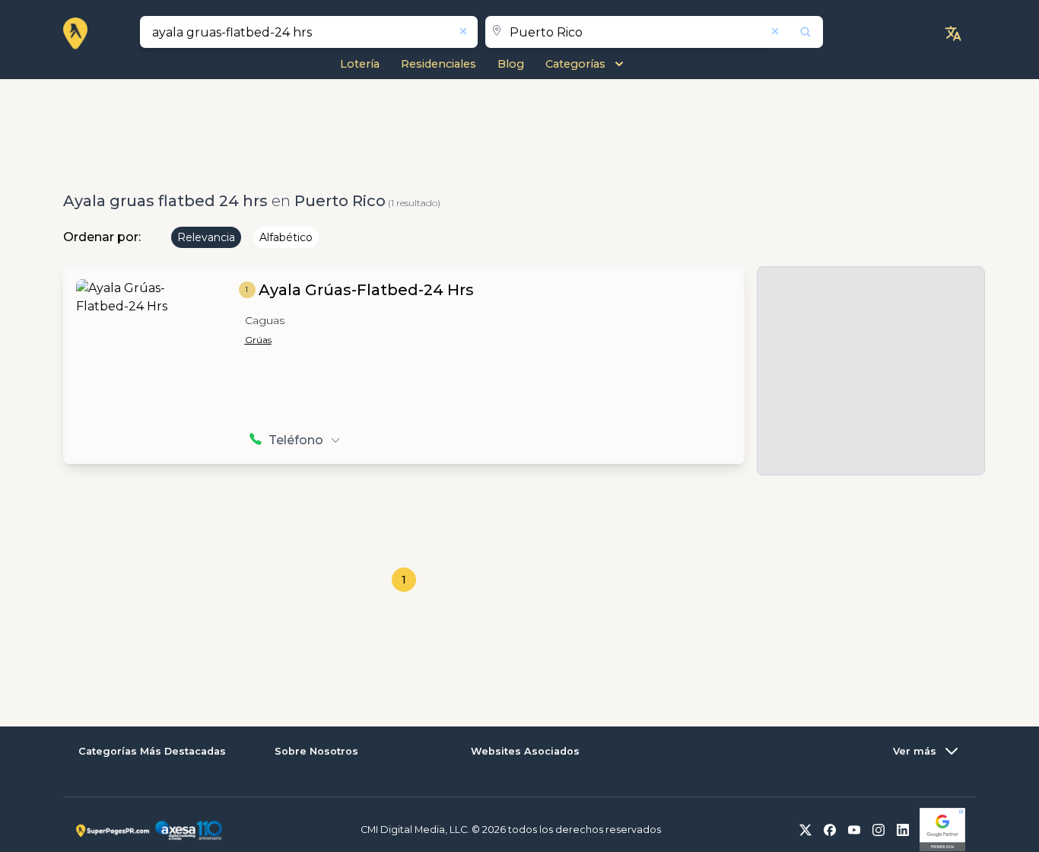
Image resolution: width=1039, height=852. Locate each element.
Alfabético (286, 237)
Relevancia (206, 237)
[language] (953, 33)
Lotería (360, 64)
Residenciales (438, 64)
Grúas (258, 339)
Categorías (575, 64)
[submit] (795, 32)
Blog (510, 64)
